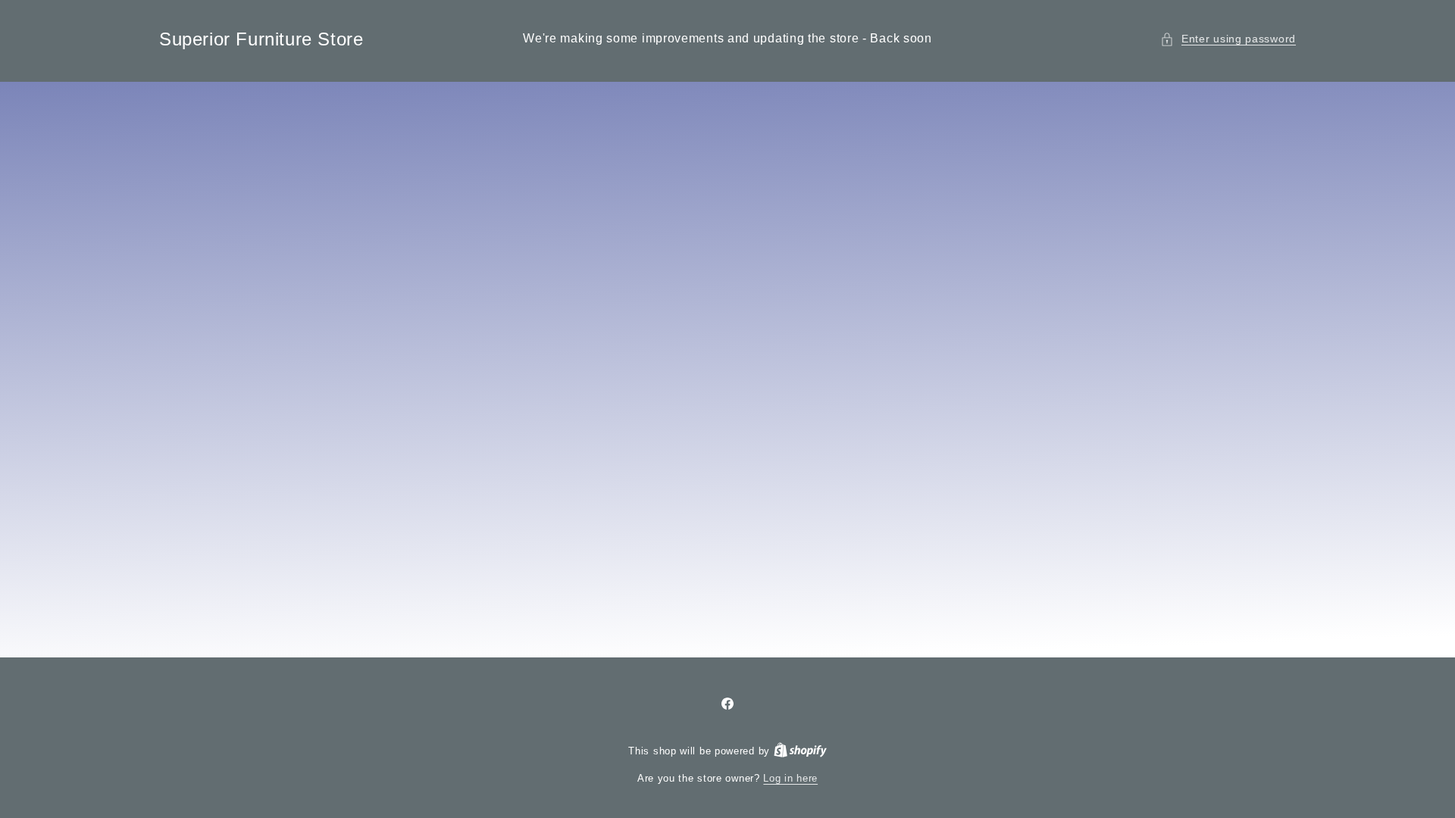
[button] (1228, 39)
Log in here (790, 778)
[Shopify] (800, 751)
